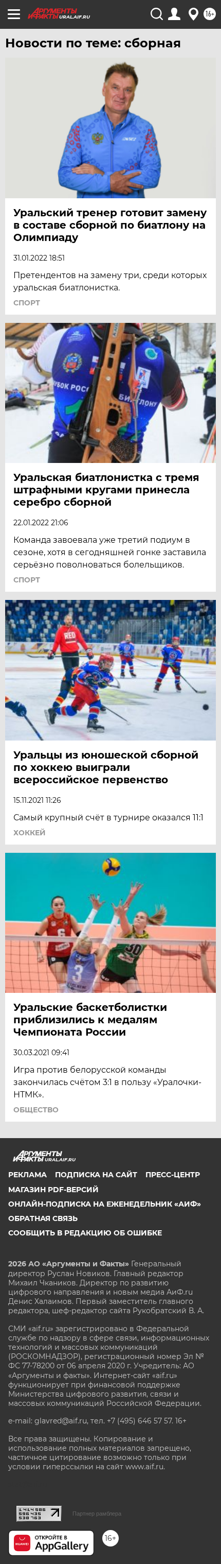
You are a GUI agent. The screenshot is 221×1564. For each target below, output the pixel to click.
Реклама (27, 1174)
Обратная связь (43, 1218)
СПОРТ (26, 302)
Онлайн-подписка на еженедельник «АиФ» (104, 1204)
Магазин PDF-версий (53, 1189)
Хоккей (29, 832)
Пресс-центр (172, 1174)
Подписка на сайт (96, 1174)
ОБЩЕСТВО (36, 1109)
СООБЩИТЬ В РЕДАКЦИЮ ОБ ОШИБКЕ (85, 1233)
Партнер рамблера (96, 1513)
